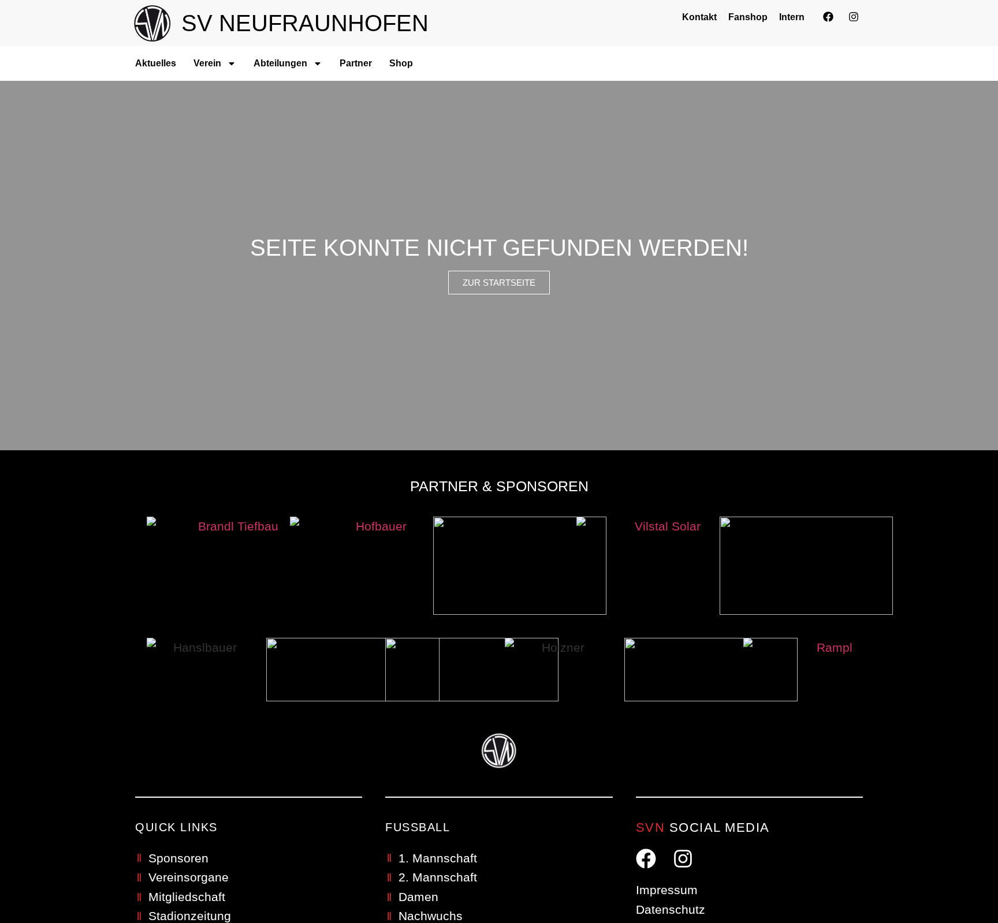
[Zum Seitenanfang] (961, 881)
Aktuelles (155, 63)
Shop (401, 63)
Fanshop (748, 17)
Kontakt (699, 17)
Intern (792, 17)
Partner (356, 63)
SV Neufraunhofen (305, 23)
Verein (207, 63)
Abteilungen (280, 63)
